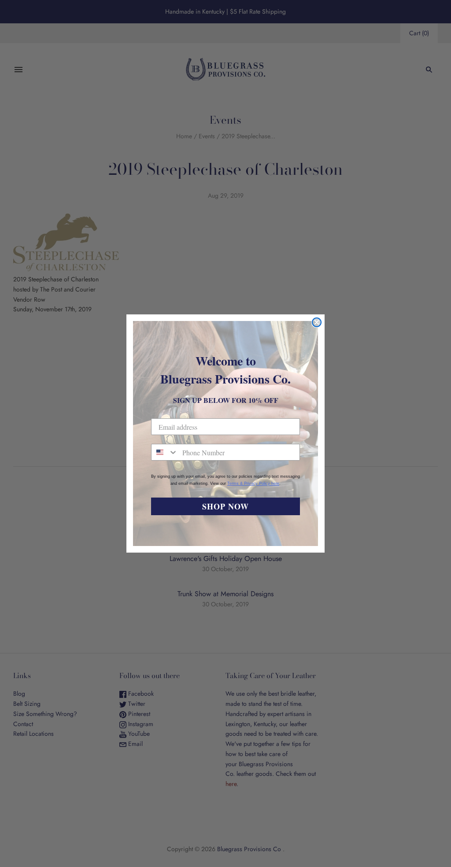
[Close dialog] (316, 322)
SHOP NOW (225, 506)
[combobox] (165, 452)
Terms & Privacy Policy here (253, 483)
